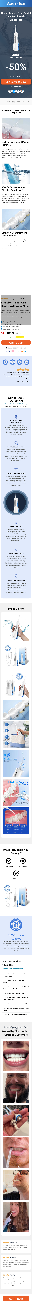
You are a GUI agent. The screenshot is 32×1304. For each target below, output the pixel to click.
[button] (3, 279)
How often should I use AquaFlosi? (14, 993)
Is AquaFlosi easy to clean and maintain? (16, 1004)
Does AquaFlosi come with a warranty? (15, 1014)
